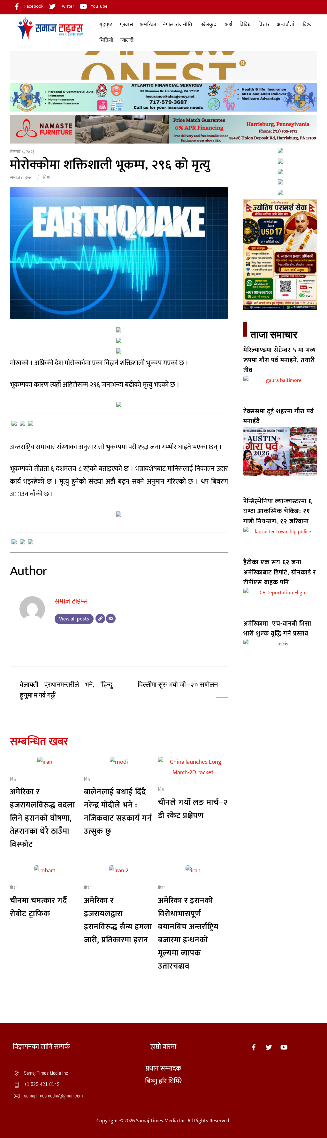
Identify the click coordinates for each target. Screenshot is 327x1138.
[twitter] (268, 1046)
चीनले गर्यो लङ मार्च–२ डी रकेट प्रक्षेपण (193, 809)
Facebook (33, 6)
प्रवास (126, 24)
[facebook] (253, 1046)
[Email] (111, 618)
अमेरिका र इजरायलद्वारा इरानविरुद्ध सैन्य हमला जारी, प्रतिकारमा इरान (118, 920)
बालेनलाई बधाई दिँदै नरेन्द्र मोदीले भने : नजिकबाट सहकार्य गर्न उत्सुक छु (118, 811)
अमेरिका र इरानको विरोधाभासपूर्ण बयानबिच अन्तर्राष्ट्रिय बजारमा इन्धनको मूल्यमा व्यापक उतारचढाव (188, 933)
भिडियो (106, 40)
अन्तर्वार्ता (285, 24)
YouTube (99, 6)
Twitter (66, 6)
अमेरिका (148, 24)
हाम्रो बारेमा (163, 1047)
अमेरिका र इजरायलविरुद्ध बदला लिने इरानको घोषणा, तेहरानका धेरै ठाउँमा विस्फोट (42, 818)
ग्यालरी (127, 40)
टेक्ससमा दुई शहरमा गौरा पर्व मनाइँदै (278, 416)
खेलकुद (209, 24)
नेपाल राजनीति (178, 24)
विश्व (307, 24)
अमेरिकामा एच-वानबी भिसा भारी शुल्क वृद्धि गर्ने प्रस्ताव (277, 628)
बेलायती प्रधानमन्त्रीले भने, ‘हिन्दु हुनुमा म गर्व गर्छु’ (66, 690)
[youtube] (284, 1046)
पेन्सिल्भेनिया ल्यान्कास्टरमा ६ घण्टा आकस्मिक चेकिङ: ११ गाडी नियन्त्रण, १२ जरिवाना (277, 511)
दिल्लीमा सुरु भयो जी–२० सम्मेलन (178, 685)
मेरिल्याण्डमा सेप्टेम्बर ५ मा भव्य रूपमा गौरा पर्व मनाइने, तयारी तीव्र (279, 360)
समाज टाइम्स (21, 178)
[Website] (100, 618)
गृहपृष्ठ (105, 24)
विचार (264, 24)
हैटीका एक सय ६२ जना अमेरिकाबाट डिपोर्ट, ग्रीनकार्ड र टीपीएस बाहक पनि (279, 572)
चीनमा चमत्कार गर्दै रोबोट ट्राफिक (38, 907)
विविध (245, 24)
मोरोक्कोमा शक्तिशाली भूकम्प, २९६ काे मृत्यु (110, 164)
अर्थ (228, 24)
